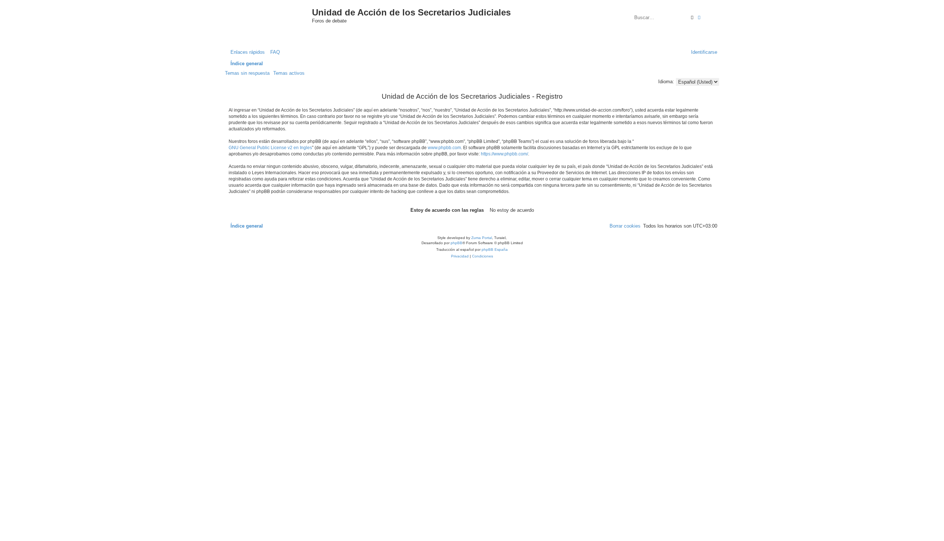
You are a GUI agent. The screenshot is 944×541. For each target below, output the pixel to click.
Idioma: (666, 81)
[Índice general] (276, 20)
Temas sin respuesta (247, 73)
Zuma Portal (481, 238)
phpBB (456, 243)
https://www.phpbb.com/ (504, 154)
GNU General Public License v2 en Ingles (270, 147)
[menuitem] (273, 52)
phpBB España (495, 249)
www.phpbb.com (444, 147)
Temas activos (289, 73)
